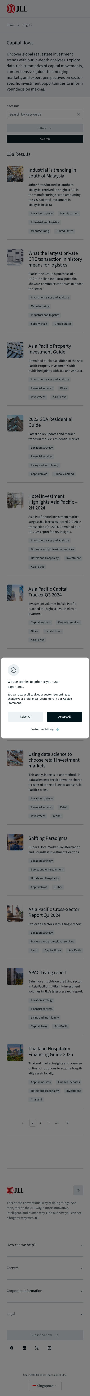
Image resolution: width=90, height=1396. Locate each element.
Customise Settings (45, 729)
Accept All (64, 717)
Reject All (25, 717)
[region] (45, 698)
